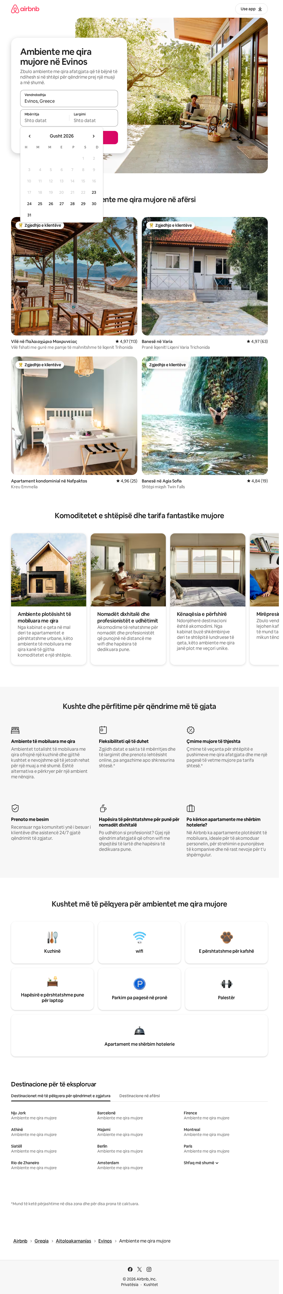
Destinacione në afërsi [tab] (139, 1095)
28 (72, 203)
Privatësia (129, 1284)
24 (29, 203)
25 (40, 203)
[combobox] (69, 101)
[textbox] (45, 120)
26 (51, 203)
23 (94, 192)
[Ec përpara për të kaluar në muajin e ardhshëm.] (93, 136)
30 (94, 203)
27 (61, 203)
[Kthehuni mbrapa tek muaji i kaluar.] (30, 136)
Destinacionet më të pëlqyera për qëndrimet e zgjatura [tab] (61, 1095)
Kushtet (151, 1284)
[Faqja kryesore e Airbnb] (25, 8)
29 (83, 203)
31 (29, 215)
